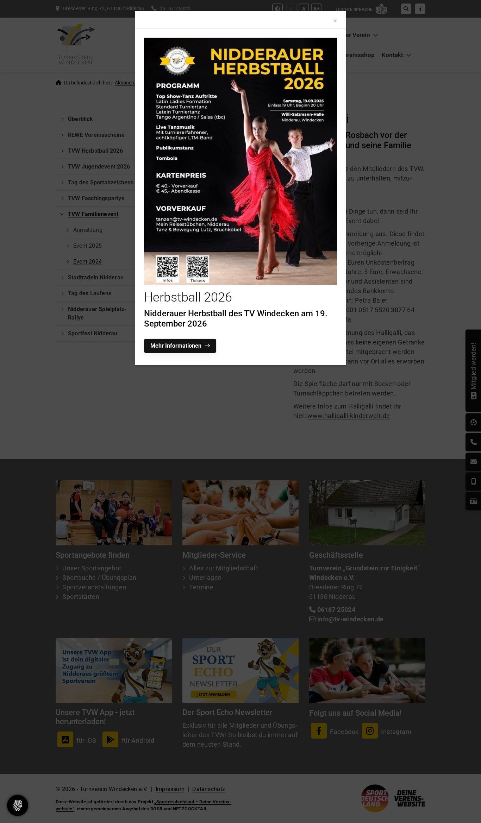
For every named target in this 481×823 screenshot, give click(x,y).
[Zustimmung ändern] (17, 805)
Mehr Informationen (175, 345)
